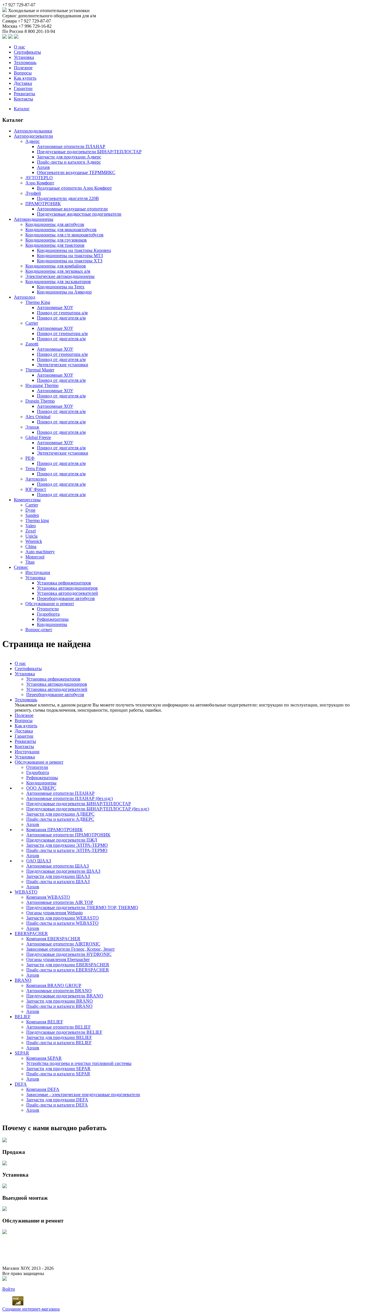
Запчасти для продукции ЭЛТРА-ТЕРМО (67, 845)
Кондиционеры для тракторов (54, 245)
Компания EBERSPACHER (53, 938)
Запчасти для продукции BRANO (59, 1001)
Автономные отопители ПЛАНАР (71, 146)
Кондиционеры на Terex (60, 286)
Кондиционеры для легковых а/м (57, 271)
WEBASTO (26, 891)
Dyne (30, 510)
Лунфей (33, 193)
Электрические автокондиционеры (60, 276)
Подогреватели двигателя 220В (68, 198)
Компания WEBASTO (48, 897)
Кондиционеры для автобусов (54, 224)
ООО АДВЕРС (41, 788)
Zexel (30, 530)
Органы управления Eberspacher (58, 959)
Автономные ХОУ (55, 307)
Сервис (21, 567)
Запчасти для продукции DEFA (57, 1099)
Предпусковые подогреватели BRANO (64, 995)
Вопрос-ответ (38, 629)
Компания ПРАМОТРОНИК (54, 829)
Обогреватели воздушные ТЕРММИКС (76, 172)
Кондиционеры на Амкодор (64, 291)
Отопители (48, 608)
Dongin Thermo (40, 401)
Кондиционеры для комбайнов (55, 265)
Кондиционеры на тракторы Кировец (74, 250)
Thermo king (37, 520)
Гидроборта (48, 614)
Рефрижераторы (53, 619)
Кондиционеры (52, 624)
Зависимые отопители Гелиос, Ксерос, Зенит (70, 949)
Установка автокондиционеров (67, 588)
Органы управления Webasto (54, 912)
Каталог (22, 108)
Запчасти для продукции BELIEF (59, 1037)
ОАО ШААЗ (38, 860)
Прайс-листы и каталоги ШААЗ (58, 881)
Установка (24, 57)
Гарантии (23, 88)
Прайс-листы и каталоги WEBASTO (62, 923)
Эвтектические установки (62, 364)
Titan (30, 562)
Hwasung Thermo (42, 385)
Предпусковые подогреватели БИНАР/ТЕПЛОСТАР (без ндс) (87, 808)
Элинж (32, 427)
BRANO (23, 980)
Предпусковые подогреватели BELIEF (64, 1032)
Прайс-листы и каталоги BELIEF (59, 1042)
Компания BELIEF (44, 1021)
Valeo (30, 525)
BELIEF (23, 1016)
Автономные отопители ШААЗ (57, 865)
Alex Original (37, 416)
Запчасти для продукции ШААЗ (58, 876)
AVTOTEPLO (39, 177)
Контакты (23, 98)
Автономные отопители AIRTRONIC (63, 943)
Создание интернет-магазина (31, 1308)
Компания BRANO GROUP (53, 985)
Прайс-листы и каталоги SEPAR (58, 1073)
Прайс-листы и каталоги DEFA (57, 1104)
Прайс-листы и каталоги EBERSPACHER (67, 969)
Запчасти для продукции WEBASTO (62, 917)
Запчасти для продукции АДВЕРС (60, 814)
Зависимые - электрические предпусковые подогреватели (83, 1094)
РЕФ (30, 458)
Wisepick (33, 541)
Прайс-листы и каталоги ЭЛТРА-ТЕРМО (67, 850)
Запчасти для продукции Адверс (69, 156)
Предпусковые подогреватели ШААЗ (63, 871)
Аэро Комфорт (39, 182)
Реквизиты (24, 93)
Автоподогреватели (33, 136)
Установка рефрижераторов (64, 582)
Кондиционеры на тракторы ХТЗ (69, 260)
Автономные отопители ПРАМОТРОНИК (68, 834)
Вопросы (23, 72)
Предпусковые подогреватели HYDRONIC (69, 954)
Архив (43, 167)
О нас (19, 46)
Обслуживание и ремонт (49, 603)
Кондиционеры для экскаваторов (58, 281)
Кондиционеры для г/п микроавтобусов (64, 234)
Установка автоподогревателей (67, 593)
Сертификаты (27, 52)
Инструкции (37, 572)
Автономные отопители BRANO (59, 990)
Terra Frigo (35, 468)
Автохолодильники (33, 130)
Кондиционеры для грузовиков (56, 240)
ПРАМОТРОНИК (43, 203)
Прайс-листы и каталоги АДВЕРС (60, 819)
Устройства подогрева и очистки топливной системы (78, 1063)
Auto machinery (40, 551)
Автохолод (24, 297)
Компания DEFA (42, 1089)
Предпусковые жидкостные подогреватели (79, 214)
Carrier (31, 323)
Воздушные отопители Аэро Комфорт (74, 188)
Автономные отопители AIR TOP (59, 902)
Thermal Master (39, 369)
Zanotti (31, 343)
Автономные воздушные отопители (72, 208)
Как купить (25, 78)
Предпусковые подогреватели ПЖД (61, 840)
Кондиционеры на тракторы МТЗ (70, 255)
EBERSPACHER (31, 933)
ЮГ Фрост (35, 489)
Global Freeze (38, 437)
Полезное (23, 67)
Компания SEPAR (44, 1058)
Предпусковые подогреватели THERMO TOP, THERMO (82, 907)
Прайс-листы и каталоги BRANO (59, 1006)
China (30, 546)
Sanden (32, 515)
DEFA (21, 1084)
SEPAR (22, 1053)
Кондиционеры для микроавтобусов (61, 229)
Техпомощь (25, 62)
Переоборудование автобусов (66, 598)
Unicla (31, 536)
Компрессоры (27, 499)
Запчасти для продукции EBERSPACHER (67, 964)
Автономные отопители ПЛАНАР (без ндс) (69, 798)
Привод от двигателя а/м (61, 317)
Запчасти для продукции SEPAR (58, 1068)
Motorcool (34, 556)
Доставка (23, 83)
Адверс (32, 141)
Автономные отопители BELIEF (58, 1027)
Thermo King (37, 302)
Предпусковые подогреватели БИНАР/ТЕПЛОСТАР (89, 151)
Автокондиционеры (33, 219)
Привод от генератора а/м (62, 312)
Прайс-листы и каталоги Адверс (69, 162)
